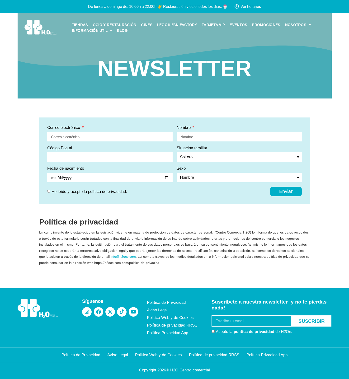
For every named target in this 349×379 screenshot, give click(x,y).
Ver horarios (251, 7)
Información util (90, 31)
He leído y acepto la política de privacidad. (89, 191)
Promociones (266, 25)
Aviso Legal (157, 310)
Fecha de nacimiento (65, 168)
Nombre (184, 128)
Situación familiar (192, 148)
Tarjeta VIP (213, 25)
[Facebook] (98, 312)
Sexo (181, 168)
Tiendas (80, 25)
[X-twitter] (110, 312)
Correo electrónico (64, 128)
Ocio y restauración (115, 25)
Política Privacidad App (167, 333)
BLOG (122, 31)
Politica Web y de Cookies (170, 317)
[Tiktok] (122, 312)
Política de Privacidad (166, 302)
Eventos (238, 25)
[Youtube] (133, 312)
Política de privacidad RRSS (172, 325)
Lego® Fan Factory (177, 25)
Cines (146, 25)
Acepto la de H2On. (254, 331)
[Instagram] (87, 312)
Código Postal (59, 148)
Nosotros (295, 25)
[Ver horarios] (237, 6)
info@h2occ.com (123, 256)
